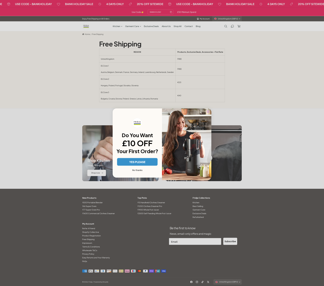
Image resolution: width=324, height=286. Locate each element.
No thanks (137, 170)
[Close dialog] (208, 112)
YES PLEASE (137, 162)
